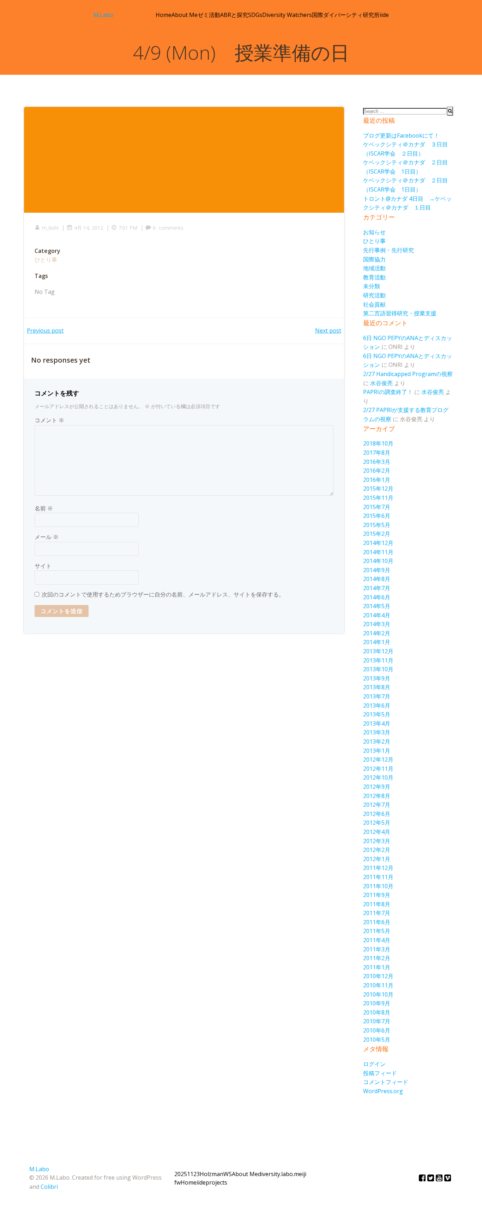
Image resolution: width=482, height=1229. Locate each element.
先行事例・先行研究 (388, 250)
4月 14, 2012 (88, 227)
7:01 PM (128, 227)
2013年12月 (378, 651)
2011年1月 (376, 967)
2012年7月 (376, 805)
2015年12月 (378, 488)
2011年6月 (376, 922)
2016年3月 (376, 462)
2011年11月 (378, 877)
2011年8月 (376, 904)
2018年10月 (378, 443)
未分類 (371, 286)
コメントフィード (385, 1082)
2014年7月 (376, 588)
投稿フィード (380, 1073)
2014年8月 (376, 579)
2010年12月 (378, 976)
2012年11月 (378, 769)
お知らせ (374, 232)
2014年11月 (378, 552)
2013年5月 (376, 714)
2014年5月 (376, 606)
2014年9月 (376, 570)
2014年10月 (378, 561)
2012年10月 (378, 777)
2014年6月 (376, 597)
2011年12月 (378, 868)
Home (163, 15)
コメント (49, 420)
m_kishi (50, 227)
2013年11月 (378, 660)
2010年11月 (378, 985)
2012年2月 (376, 850)
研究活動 (374, 295)
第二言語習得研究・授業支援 (399, 313)
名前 (44, 508)
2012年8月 (376, 796)
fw (177, 1182)
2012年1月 (376, 859)
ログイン (374, 1064)
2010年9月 (376, 1003)
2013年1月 (376, 751)
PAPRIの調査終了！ (388, 392)
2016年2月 (376, 470)
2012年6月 (376, 814)
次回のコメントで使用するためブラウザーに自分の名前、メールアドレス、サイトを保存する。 (163, 594)
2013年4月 (376, 723)
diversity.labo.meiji (282, 1174)
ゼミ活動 (209, 15)
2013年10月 (378, 669)
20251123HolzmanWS (203, 1174)
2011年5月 (376, 931)
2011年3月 (376, 949)
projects (216, 1182)
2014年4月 (376, 615)
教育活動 (374, 277)
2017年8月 (376, 452)
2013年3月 (376, 732)
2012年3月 (376, 841)
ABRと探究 (234, 15)
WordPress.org (383, 1091)
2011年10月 (378, 886)
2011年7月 (376, 913)
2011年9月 (376, 895)
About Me (184, 15)
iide (384, 15)
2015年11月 (378, 498)
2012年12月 (378, 759)
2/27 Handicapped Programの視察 (408, 374)
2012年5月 (376, 823)
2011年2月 (376, 958)
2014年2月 (376, 633)
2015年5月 (376, 525)
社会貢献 (374, 304)
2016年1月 (376, 480)
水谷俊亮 (381, 383)
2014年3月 (376, 624)
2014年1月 (376, 642)
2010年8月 (376, 1012)
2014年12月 (378, 543)
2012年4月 (376, 832)
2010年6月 (376, 1030)
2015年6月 (376, 516)
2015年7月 (376, 507)
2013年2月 (376, 741)
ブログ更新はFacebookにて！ (401, 135)
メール (47, 537)
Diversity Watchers (287, 15)
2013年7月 (376, 696)
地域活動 (374, 268)
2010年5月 (376, 1039)
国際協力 (374, 259)
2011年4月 (376, 940)
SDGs (255, 15)
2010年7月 (376, 1021)
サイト (43, 566)
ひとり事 (46, 260)
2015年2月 (376, 534)
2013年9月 (376, 678)
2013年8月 (376, 687)
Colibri (49, 1187)
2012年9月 (376, 787)
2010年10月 (378, 994)
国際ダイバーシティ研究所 (346, 15)
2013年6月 (376, 705)
